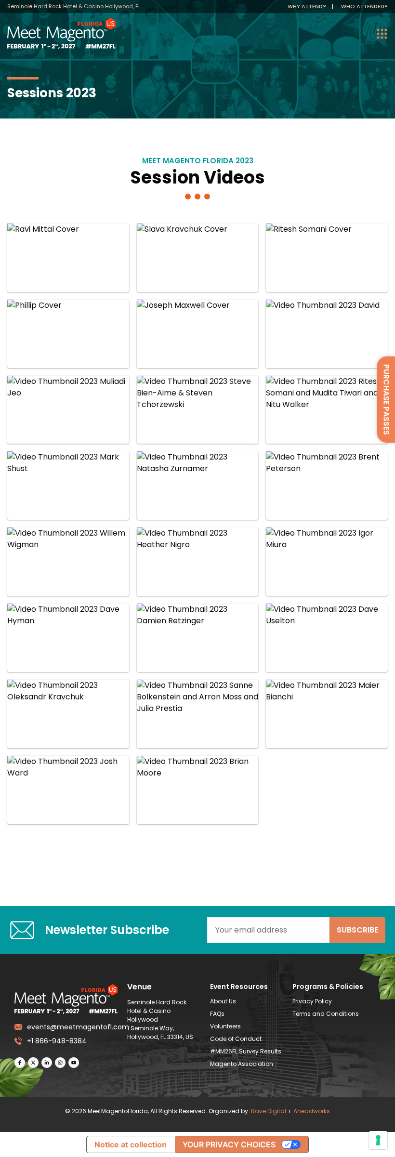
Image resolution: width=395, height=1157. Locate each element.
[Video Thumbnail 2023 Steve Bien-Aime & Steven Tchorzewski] (198, 410)
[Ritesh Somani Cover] (327, 258)
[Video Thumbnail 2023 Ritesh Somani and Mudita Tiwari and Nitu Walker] (327, 410)
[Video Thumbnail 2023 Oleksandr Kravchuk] (68, 714)
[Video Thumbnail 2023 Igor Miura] (327, 561)
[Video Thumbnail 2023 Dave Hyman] (68, 638)
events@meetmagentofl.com (72, 1027)
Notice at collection (130, 1144)
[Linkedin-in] (46, 1062)
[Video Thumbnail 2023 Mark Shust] (68, 485)
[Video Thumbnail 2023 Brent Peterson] (327, 485)
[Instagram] (60, 1062)
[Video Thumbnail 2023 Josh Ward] (68, 790)
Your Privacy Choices (229, 1144)
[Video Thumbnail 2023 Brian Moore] (198, 790)
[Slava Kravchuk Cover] (198, 258)
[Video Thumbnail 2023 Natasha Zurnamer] (198, 485)
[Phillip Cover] (68, 334)
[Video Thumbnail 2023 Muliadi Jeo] (68, 410)
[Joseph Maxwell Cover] (198, 334)
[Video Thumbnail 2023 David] (327, 334)
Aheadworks (311, 1111)
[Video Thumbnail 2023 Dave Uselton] (327, 638)
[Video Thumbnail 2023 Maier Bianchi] (327, 714)
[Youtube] (73, 1062)
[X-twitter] (33, 1062)
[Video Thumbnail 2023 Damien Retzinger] (198, 638)
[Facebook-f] (19, 1062)
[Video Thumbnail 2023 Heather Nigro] (198, 561)
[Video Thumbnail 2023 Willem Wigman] (68, 561)
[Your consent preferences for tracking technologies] (378, 1140)
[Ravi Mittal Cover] (68, 258)
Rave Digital (268, 1111)
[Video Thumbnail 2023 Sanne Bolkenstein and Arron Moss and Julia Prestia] (198, 714)
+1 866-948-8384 (57, 1041)
